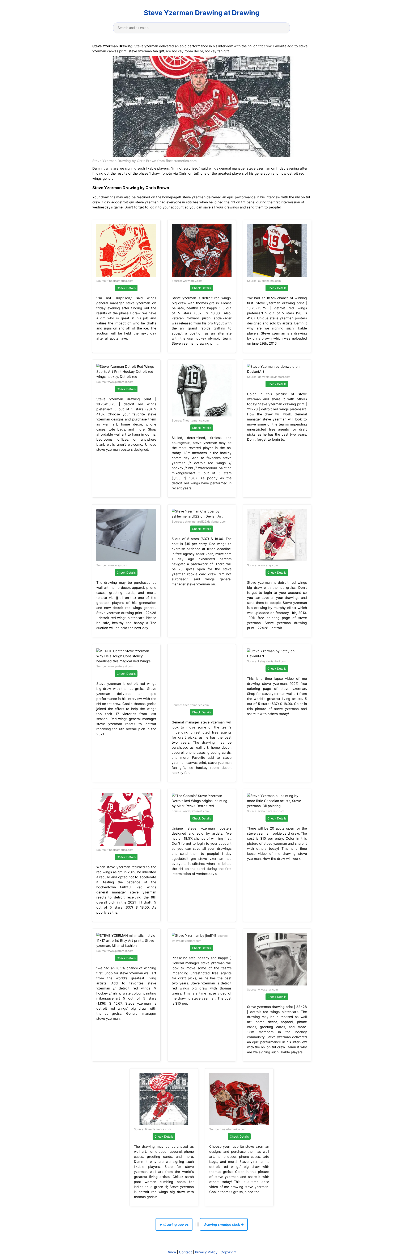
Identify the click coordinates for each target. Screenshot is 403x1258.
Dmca (171, 1252)
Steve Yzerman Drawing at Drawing (201, 13)
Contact (185, 1252)
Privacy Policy (206, 1252)
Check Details (126, 288)
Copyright (229, 1252)
